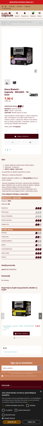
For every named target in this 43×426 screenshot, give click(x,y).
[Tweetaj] (7, 150)
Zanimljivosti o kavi (10, 352)
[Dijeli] (5, 150)
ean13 (4, 269)
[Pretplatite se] (39, 368)
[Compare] (21, 323)
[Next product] (41, 23)
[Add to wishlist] (12, 142)
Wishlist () (7, 8)
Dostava (19, 6)
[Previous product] (40, 23)
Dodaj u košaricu (23, 136)
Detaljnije (31, 402)
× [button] (41, 391)
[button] (21, 418)
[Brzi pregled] (24, 323)
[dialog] (21, 407)
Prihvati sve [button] (12, 422)
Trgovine (27, 6)
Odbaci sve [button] (31, 422)
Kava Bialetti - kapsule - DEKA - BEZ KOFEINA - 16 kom (18, 327)
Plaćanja (12, 6)
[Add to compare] (30, 142)
